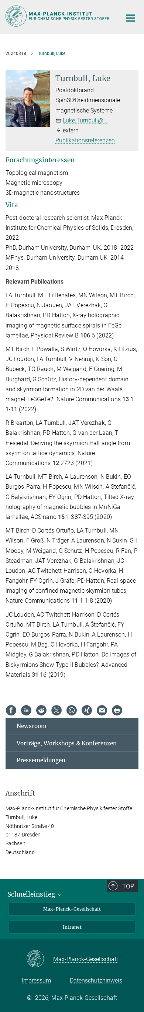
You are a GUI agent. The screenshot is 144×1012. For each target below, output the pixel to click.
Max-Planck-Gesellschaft (72, 909)
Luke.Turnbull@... (85, 120)
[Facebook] (11, 710)
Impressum (36, 980)
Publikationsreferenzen (85, 140)
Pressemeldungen (41, 760)
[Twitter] (56, 710)
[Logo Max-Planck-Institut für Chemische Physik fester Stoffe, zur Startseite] (58, 16)
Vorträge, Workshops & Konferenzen (67, 743)
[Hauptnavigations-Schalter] (130, 18)
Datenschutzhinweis (96, 980)
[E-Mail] (101, 710)
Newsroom (32, 725)
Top (128, 886)
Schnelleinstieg (31, 894)
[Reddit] (41, 710)
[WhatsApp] (71, 710)
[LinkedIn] (26, 710)
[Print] (117, 710)
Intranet (72, 927)
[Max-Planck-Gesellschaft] (39, 959)
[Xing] (86, 710)
